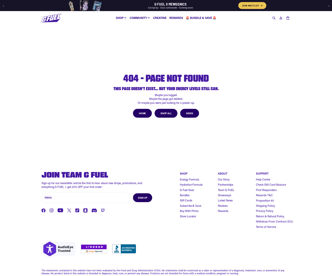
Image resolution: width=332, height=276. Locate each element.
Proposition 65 (265, 200)
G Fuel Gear (187, 190)
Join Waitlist (252, 5)
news (189, 113)
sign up (142, 197)
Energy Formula (189, 179)
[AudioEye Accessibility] (58, 249)
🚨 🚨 (201, 18)
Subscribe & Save (190, 205)
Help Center (263, 179)
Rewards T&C (264, 195)
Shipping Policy (265, 205)
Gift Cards (186, 200)
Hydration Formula (191, 184)
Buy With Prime (189, 211)
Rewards (223, 211)
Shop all (166, 113)
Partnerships (225, 184)
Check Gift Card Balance (271, 184)
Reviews (223, 205)
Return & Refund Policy (270, 216)
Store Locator (188, 216)
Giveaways (224, 195)
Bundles (185, 195)
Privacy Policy (264, 211)
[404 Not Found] (51, 18)
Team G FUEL (226, 190)
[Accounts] (281, 17)
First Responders (266, 190)
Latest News (225, 200)
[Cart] (287, 17)
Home (142, 113)
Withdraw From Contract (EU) (274, 221)
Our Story (224, 179)
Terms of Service (266, 227)
